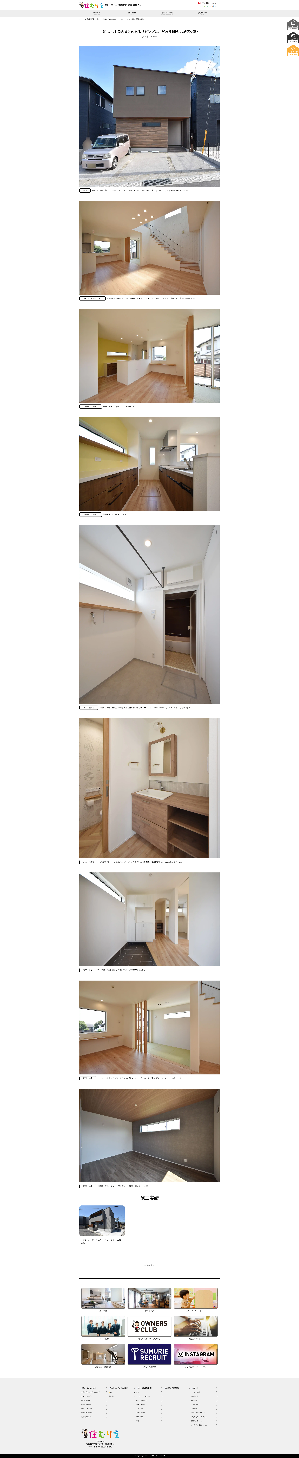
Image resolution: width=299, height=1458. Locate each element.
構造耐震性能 (85, 1400)
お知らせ (195, 1388)
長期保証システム (87, 1417)
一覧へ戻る (149, 1265)
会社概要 (194, 1400)
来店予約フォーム (197, 1421)
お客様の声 (202, 14)
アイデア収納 (140, 1413)
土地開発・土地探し (87, 1413)
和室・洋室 (139, 1417)
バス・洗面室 (140, 1404)
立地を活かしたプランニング (90, 1392)
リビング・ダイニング (143, 1396)
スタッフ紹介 (195, 1404)
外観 (137, 1392)
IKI (111, 1392)
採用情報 (194, 1408)
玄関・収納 (139, 1408)
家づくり (97, 14)
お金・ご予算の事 (87, 1408)
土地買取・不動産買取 (172, 1388)
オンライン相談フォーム (199, 1425)
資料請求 (111, 1396)
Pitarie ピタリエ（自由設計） (119, 1388)
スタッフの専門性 (87, 1396)
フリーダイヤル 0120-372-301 (100, 1447)
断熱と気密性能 (86, 1404)
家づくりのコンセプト (89, 1388)
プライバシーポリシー (198, 1413)
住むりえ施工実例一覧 (144, 1388)
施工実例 (132, 14)
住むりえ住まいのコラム (199, 1417)
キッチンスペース (142, 1400)
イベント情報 (167, 14)
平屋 (137, 1421)
